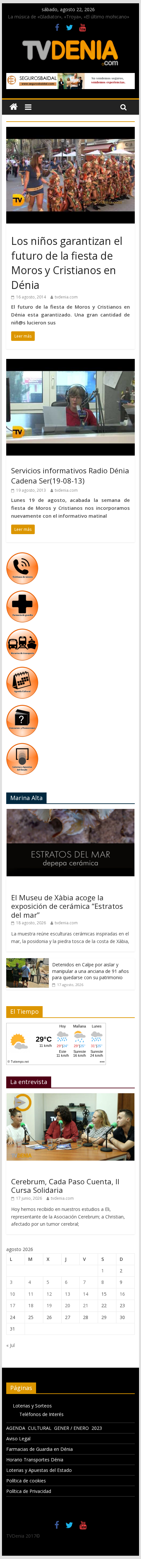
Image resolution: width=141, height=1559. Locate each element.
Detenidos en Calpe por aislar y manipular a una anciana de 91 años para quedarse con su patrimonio (90, 970)
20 (67, 1305)
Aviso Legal (18, 1438)
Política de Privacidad (28, 1491)
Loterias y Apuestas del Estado (39, 1470)
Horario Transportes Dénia (34, 1459)
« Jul (10, 1345)
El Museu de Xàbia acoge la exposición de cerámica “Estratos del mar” (67, 906)
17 (12, 1305)
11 (30, 1294)
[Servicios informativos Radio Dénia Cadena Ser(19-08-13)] (70, 362)
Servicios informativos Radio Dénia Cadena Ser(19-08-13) (70, 475)
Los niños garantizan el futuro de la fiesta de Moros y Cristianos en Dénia (66, 263)
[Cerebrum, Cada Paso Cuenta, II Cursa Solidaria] (70, 1097)
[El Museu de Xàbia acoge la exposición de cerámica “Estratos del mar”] (70, 812)
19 (49, 1305)
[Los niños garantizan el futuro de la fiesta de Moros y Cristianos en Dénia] (70, 130)
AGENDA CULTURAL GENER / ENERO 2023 (54, 1428)
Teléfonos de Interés (41, 1414)
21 (85, 1305)
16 (122, 1294)
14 (85, 1294)
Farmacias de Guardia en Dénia (39, 1449)
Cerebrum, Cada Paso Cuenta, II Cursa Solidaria (65, 1185)
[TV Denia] (13, 107)
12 (49, 1294)
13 (67, 1294)
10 (12, 1294)
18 (30, 1305)
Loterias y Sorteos (32, 1406)
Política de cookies (26, 1480)
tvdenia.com (66, 297)
